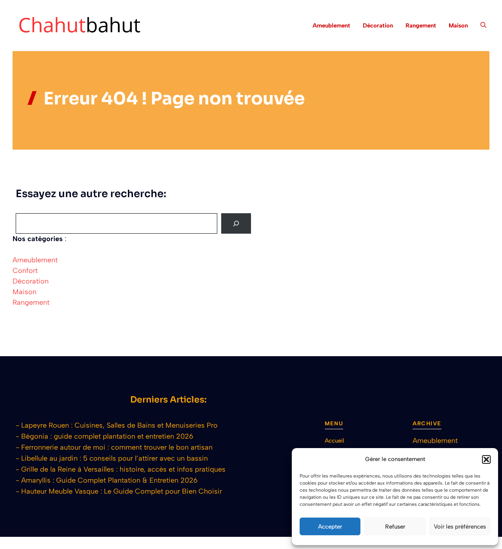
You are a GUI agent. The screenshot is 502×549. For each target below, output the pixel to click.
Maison (458, 25)
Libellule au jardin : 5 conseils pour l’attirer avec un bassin (114, 458)
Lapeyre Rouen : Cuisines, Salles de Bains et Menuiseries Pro (119, 425)
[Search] (236, 223)
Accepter (330, 526)
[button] (486, 459)
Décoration (378, 25)
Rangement (421, 25)
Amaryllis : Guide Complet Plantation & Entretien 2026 (109, 480)
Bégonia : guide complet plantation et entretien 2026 (107, 436)
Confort (25, 270)
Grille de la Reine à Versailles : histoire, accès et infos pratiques (123, 469)
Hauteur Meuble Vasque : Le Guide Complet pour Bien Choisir (121, 491)
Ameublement (331, 25)
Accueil (334, 440)
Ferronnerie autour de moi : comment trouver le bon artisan (117, 447)
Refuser (395, 526)
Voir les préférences (460, 526)
